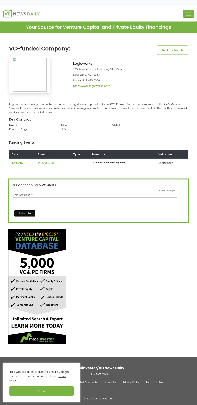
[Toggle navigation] (188, 14)
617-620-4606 (99, 373)
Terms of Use (154, 382)
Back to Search (172, 50)
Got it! (42, 391)
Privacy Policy (131, 382)
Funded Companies (87, 382)
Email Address (23, 195)
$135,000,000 (46, 163)
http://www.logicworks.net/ (91, 86)
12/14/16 (17, 163)
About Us (110, 382)
